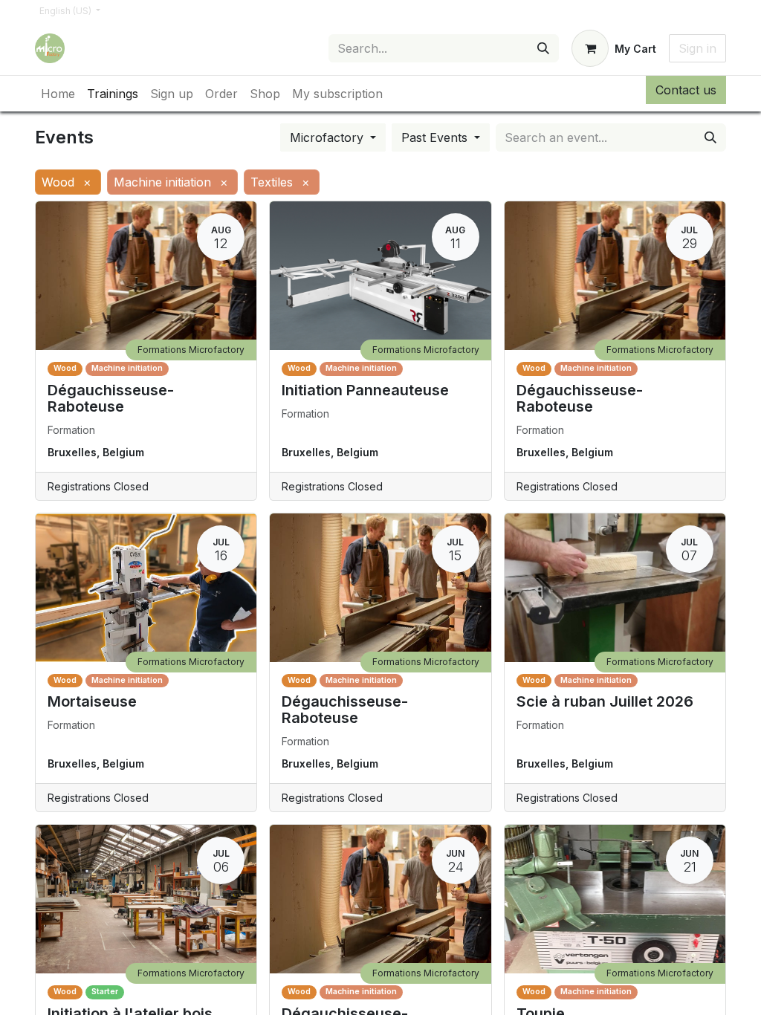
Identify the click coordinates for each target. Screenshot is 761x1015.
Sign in (697, 48)
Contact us (685, 89)
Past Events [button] (436, 137)
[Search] (543, 48)
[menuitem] (58, 93)
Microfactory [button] (328, 137)
